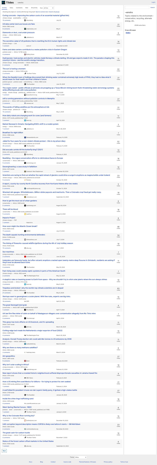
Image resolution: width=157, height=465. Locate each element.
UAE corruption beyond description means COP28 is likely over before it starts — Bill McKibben (41, 424)
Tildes (10, 2)
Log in (153, 2)
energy (5, 35)
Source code (67, 462)
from (41, 8)
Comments (19, 8)
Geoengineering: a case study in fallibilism (20, 167)
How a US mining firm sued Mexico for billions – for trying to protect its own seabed (37, 381)
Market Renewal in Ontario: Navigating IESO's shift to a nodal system (30, 124)
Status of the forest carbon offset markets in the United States (28, 441)
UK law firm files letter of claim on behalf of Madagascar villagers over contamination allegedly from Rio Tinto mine (49, 313)
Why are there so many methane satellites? (20, 347)
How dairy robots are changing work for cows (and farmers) (27, 115)
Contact (53, 462)
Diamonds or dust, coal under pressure (18, 32)
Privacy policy (108, 462)
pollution (5, 316)
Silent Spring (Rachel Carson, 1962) (17, 407)
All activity (34, 8)
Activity (4, 8)
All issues (93, 462)
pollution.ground (7, 82)
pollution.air (21, 92)
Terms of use (124, 462)
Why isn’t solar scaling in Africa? (16, 364)
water (10, 409)
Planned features (84, 462)
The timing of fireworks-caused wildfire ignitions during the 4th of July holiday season (38, 243)
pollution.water (7, 52)
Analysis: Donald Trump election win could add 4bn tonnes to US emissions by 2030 (37, 339)
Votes (11, 8)
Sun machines (8, 252)
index (128, 33)
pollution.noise (31, 92)
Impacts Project (9, 218)
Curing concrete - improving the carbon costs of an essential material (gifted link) (36, 15)
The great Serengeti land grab (15, 305)
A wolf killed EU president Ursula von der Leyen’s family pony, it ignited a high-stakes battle (40, 390)
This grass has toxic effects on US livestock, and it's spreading (28, 322)
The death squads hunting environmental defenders (24, 235)
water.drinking (28, 82)
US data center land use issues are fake (19, 24)
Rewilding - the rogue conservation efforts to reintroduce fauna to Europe (33, 158)
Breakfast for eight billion (13, 132)
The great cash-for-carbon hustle (16, 433)
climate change (7, 18)
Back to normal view (42, 12)
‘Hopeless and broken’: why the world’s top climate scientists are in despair (33, 288)
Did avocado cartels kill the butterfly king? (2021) (23, 149)
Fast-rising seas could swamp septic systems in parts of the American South (34, 271)
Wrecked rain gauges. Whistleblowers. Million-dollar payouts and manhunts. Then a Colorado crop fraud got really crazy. (52, 192)
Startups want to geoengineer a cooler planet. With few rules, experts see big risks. (37, 296)
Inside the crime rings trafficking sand (18, 399)
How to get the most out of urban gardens (20, 201)
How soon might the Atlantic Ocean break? (20, 226)
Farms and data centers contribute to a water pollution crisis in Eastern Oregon (35, 49)
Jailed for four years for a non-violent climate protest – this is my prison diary (34, 141)
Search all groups (54, 12)
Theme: (72, 457)
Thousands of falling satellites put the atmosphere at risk (26, 107)
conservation (6, 160)
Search (152, 7)
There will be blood (10, 209)
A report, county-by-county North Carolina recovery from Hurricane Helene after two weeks (40, 184)
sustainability (17, 18)
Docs (30, 462)
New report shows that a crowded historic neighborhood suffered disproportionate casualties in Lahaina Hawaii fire (50, 373)
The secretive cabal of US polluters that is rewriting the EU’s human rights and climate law (39, 41)
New (26, 8)
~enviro (20, 2)
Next (4, 451)
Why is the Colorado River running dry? (18, 416)
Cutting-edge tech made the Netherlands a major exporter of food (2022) (32, 330)
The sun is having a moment (14, 69)
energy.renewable (18, 62)
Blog (41, 462)
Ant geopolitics (9, 356)
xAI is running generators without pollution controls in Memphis (29, 98)
